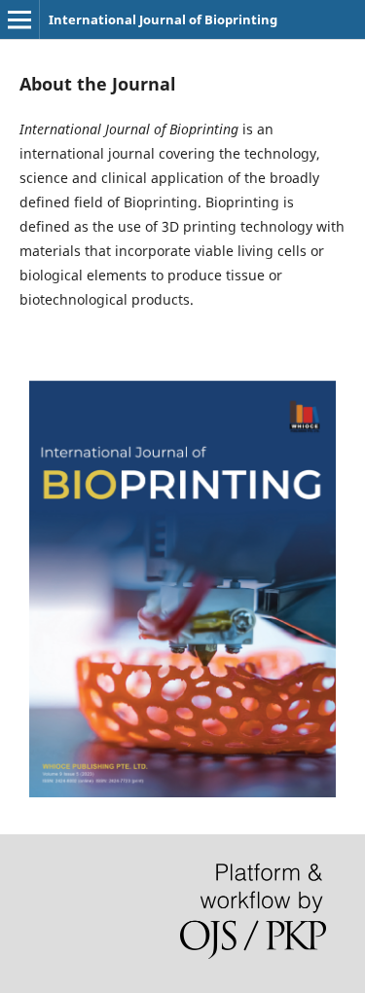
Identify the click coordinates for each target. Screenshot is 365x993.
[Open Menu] (19, 19)
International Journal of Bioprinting (163, 19)
